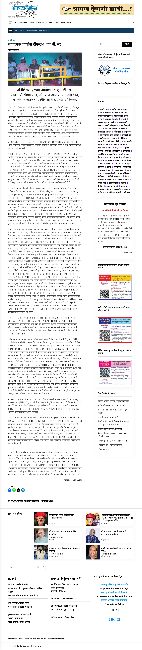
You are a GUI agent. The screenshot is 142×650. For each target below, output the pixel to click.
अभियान (114, 112)
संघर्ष (115, 186)
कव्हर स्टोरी (122, 122)
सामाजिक (109, 192)
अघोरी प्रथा (115, 109)
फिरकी (119, 154)
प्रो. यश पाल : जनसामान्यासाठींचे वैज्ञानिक (62, 533)
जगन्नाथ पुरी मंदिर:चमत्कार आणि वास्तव (112, 441)
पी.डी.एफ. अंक (54, 23)
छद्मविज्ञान (126, 132)
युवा (108, 170)
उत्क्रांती (122, 119)
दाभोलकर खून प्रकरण (106, 138)
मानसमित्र (116, 167)
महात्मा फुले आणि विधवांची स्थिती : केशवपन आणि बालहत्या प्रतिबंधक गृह (117, 517)
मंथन (100, 164)
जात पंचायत (113, 135)
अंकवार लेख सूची (41, 23)
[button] (133, 22)
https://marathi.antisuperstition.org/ (114, 596)
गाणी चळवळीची (109, 128)
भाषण (116, 160)
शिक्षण (122, 183)
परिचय (113, 144)
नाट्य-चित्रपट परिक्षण (112, 140)
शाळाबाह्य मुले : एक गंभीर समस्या (110, 445)
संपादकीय (116, 189)
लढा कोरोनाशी (109, 173)
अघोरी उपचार (103, 109)
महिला (108, 167)
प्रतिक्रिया (115, 151)
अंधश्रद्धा (124, 109)
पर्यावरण (110, 148)
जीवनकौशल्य (125, 135)
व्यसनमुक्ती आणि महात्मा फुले (61, 515)
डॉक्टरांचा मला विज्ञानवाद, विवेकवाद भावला (64, 550)
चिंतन (108, 132)
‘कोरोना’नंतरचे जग (104, 449)
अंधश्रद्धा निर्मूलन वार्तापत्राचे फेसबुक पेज (114, 83)
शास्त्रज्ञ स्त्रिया (113, 183)
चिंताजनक (116, 132)
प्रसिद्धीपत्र (125, 151)
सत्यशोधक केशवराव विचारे (108, 417)
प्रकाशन (107, 151)
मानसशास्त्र (126, 167)
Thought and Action (114, 604)
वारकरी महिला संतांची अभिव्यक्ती (110, 429)
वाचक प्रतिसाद (122, 173)
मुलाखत (102, 170)
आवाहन (32, 23)
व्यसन (126, 179)
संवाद (125, 189)
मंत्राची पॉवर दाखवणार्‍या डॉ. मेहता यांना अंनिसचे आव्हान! (112, 435)
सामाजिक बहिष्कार (122, 192)
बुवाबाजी (116, 157)
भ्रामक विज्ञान (125, 160)
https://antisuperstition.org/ (114, 588)
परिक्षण (106, 144)
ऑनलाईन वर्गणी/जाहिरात (69, 23)
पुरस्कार (118, 148)
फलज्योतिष (110, 154)
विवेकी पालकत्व (113, 176)
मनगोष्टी (107, 164)
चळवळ (121, 128)
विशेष (124, 176)
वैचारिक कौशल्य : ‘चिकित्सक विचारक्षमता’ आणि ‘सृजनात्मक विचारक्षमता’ (113, 423)
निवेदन (117, 141)
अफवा (106, 112)
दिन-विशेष (120, 138)
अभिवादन (122, 112)
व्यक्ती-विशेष (12, 40)
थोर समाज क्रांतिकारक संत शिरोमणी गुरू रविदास (112, 411)
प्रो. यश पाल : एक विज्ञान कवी (113, 531)
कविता (112, 122)
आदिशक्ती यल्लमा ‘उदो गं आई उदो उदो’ (112, 405)
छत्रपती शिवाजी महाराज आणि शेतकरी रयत (113, 401)
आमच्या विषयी (23, 23)
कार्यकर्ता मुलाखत (110, 125)
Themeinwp (36, 646)
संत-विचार (123, 186)
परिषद (121, 144)
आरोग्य (114, 119)
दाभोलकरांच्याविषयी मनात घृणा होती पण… (116, 550)
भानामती (108, 160)
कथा (106, 122)
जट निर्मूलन (103, 135)
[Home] (15, 22)
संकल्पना (107, 186)
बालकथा (107, 157)
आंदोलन (107, 119)
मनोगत (114, 164)
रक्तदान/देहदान (117, 170)
